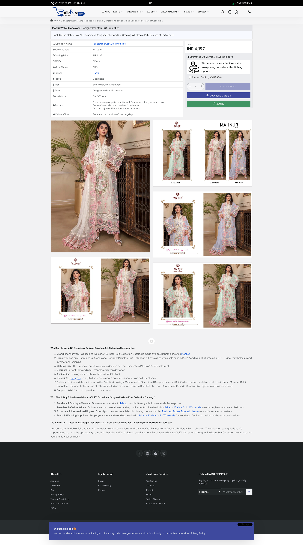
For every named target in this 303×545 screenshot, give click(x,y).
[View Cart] (249, 12)
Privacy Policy (198, 533)
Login (101, 481)
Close (246, 524)
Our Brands (55, 485)
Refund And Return (59, 503)
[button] (227, 86)
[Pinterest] (163, 453)
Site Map (150, 485)
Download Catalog (220, 95)
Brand (100, 20)
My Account (105, 474)
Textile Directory (154, 499)
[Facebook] (139, 453)
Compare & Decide (155, 503)
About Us (54, 481)
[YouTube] (155, 453)
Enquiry (219, 103)
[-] (189, 86)
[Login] (230, 12)
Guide (149, 494)
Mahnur (96, 72)
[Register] (237, 12)
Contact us (75, 377)
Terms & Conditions (59, 499)
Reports (150, 490)
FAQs (53, 508)
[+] (201, 86)
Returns (101, 490)
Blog (52, 490)
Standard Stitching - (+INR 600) (207, 77)
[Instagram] (147, 453)
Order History (104, 485)
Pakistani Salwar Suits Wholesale (78, 20)
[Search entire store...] (222, 12)
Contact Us (151, 481)
